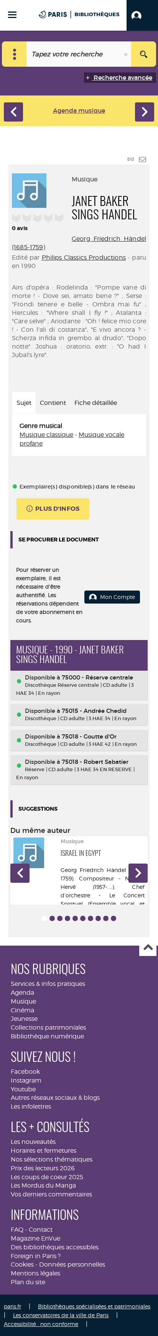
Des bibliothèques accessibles (55, 1247)
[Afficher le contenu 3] (60, 918)
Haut (147, 947)
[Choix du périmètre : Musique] (14, 54)
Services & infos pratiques (48, 983)
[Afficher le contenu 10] (113, 918)
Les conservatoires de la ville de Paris (61, 1315)
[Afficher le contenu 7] (90, 918)
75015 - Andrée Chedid (94, 710)
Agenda (22, 992)
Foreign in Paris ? (36, 1256)
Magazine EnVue (35, 1238)
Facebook (25, 1071)
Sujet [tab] (23, 402)
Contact (41, 1229)
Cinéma (22, 1010)
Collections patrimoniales (48, 1027)
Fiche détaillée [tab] (95, 402)
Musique (23, 1001)
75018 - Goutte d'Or (89, 736)
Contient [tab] (53, 402)
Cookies (22, 1264)
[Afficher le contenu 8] (98, 918)
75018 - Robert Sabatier (95, 761)
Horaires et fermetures (43, 1150)
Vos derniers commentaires (51, 1194)
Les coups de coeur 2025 (47, 1177)
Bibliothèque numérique (47, 1036)
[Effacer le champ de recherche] (126, 54)
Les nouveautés (33, 1141)
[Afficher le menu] (12, 15)
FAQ (17, 1229)
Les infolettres (31, 1106)
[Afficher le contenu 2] (52, 918)
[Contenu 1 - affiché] (44, 918)
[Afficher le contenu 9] (106, 918)
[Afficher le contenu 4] (67, 918)
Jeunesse (24, 1018)
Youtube (23, 1089)
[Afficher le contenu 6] (83, 918)
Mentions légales (35, 1273)
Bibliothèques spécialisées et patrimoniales (94, 1306)
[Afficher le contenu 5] (75, 918)
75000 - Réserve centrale (97, 677)
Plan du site (28, 1282)
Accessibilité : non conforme (41, 1324)
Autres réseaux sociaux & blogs (55, 1097)
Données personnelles (72, 1264)
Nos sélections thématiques (51, 1159)
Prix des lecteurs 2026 (43, 1168)
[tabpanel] (79, 435)
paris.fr (12, 1306)
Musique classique (46, 434)
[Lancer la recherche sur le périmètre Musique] (143, 54)
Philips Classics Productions (84, 257)
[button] (142, 15)
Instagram (26, 1080)
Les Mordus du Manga (43, 1185)
